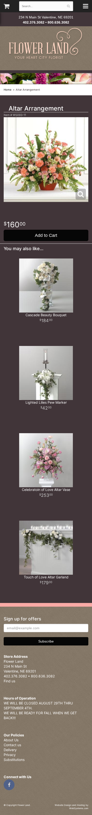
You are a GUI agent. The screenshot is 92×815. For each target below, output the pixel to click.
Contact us (12, 745)
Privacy (10, 755)
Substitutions (14, 760)
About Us (11, 740)
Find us (9, 681)
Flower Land (46, 44)
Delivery (10, 750)
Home (8, 89)
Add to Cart (46, 235)
